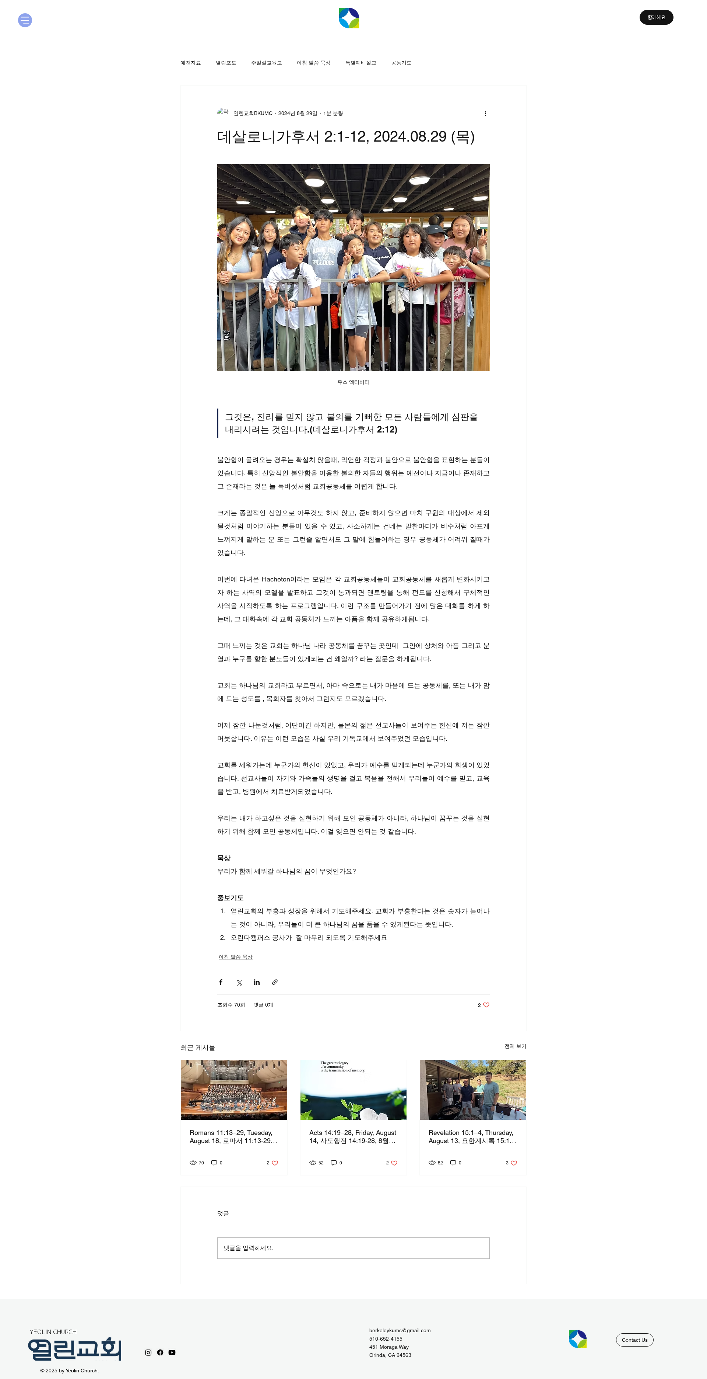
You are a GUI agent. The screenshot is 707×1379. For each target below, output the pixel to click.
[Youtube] (172, 1352)
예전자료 (190, 63)
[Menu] (25, 20)
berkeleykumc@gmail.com (400, 1330)
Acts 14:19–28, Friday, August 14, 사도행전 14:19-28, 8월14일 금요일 (352, 1137)
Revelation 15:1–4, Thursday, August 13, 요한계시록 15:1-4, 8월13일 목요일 (471, 1137)
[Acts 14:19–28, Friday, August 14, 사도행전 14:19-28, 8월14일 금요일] (353, 1090)
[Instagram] (148, 1352)
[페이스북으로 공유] (220, 982)
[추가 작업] (485, 113)
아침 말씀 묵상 (314, 63)
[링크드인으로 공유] (256, 982)
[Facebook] (160, 1352)
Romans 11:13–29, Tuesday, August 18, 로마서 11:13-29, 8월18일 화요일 (234, 1137)
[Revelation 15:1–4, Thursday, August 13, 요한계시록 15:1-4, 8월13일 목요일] (473, 1090)
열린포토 (226, 63)
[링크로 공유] (274, 982)
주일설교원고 (266, 63)
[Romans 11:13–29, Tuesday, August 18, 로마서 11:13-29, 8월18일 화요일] (234, 1090)
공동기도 (401, 63)
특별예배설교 (360, 63)
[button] (635, 1340)
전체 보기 (515, 1046)
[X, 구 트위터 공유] (238, 982)
